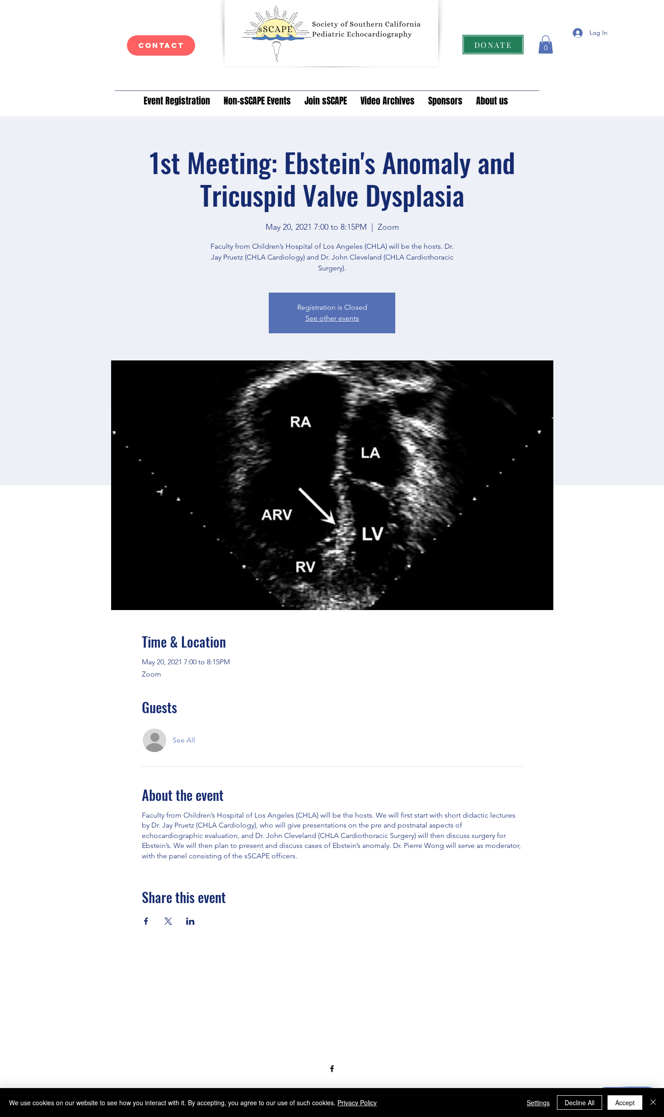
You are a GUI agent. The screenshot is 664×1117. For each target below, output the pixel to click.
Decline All (579, 1102)
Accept (625, 1102)
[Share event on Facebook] (146, 921)
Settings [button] (538, 1102)
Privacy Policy (357, 1102)
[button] (545, 44)
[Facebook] (332, 1068)
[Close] (653, 1102)
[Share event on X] (168, 921)
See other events (332, 318)
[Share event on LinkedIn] (190, 921)
